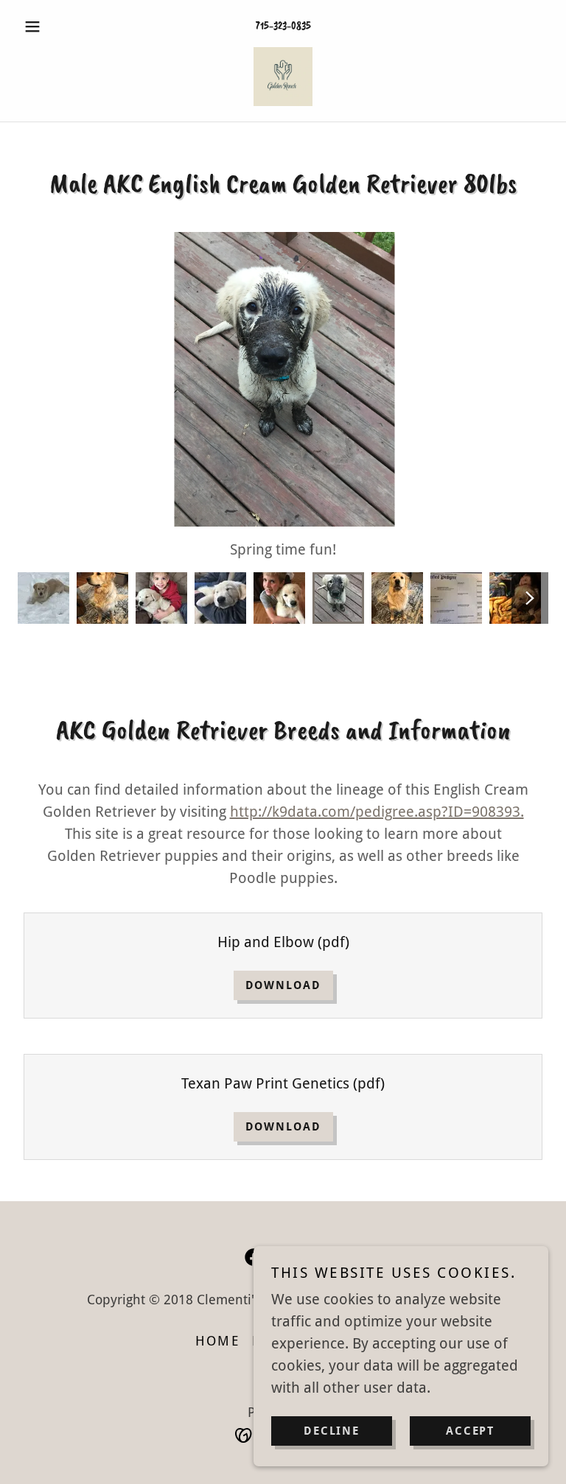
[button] (57, 26)
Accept (470, 1431)
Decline (332, 1431)
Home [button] (217, 1340)
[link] (283, 76)
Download (283, 985)
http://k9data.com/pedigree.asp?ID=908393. (377, 811)
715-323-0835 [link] (283, 26)
